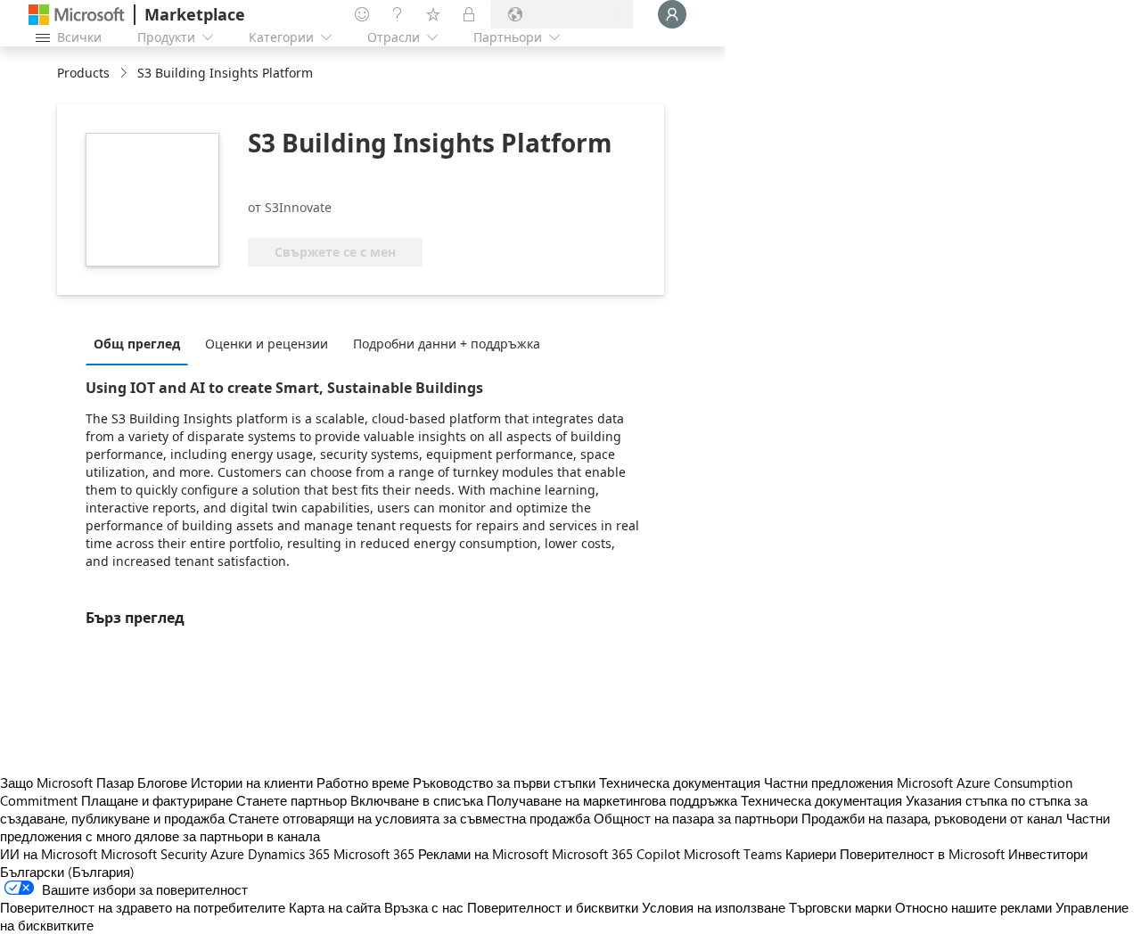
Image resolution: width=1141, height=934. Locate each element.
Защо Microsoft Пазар (67, 782)
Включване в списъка (416, 800)
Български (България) (67, 872)
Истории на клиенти (252, 782)
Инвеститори (1048, 854)
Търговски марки (840, 907)
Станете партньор (291, 800)
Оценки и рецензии (266, 343)
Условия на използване (713, 907)
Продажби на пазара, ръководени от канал (932, 818)
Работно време (362, 782)
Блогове (162, 782)
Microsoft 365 (374, 854)
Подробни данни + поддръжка (446, 343)
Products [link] (83, 72)
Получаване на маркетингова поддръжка (612, 800)
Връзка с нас (424, 907)
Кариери (810, 854)
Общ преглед (137, 343)
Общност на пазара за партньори (696, 818)
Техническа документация (679, 782)
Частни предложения (828, 782)
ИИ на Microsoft (48, 854)
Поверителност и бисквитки (552, 907)
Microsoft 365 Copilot (616, 854)
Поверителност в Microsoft (922, 854)
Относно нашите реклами (973, 907)
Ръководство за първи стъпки (504, 782)
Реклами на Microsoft (483, 854)
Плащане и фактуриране (157, 800)
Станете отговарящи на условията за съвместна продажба (409, 818)
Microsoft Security (154, 854)
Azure (227, 854)
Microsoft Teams (733, 854)
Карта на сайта (335, 907)
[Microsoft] (77, 14)
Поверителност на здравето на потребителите (142, 907)
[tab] (141, 343)
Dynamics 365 (289, 854)
